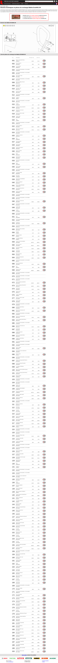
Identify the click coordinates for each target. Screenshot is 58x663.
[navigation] (28, 4)
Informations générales (45, 660)
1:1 (51, 25)
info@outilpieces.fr (10, 661)
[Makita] (21, 658)
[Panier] (57, 1)
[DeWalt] (37, 658)
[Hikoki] (53, 658)
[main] (29, 331)
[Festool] (13, 658)
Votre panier (24, 655)
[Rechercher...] (54, 1)
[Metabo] (29, 658)
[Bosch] (5, 658)
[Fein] (45, 658)
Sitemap (43, 661)
